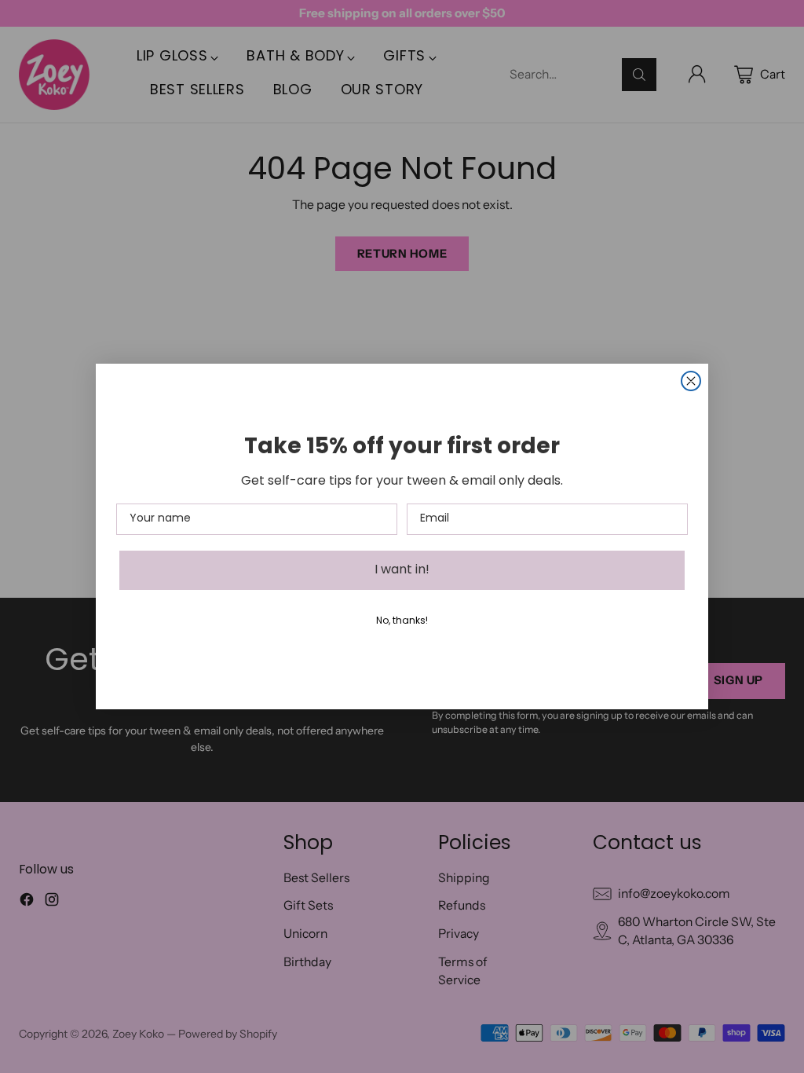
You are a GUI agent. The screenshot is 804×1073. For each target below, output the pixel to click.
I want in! (402, 570)
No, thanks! (402, 621)
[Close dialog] (691, 381)
